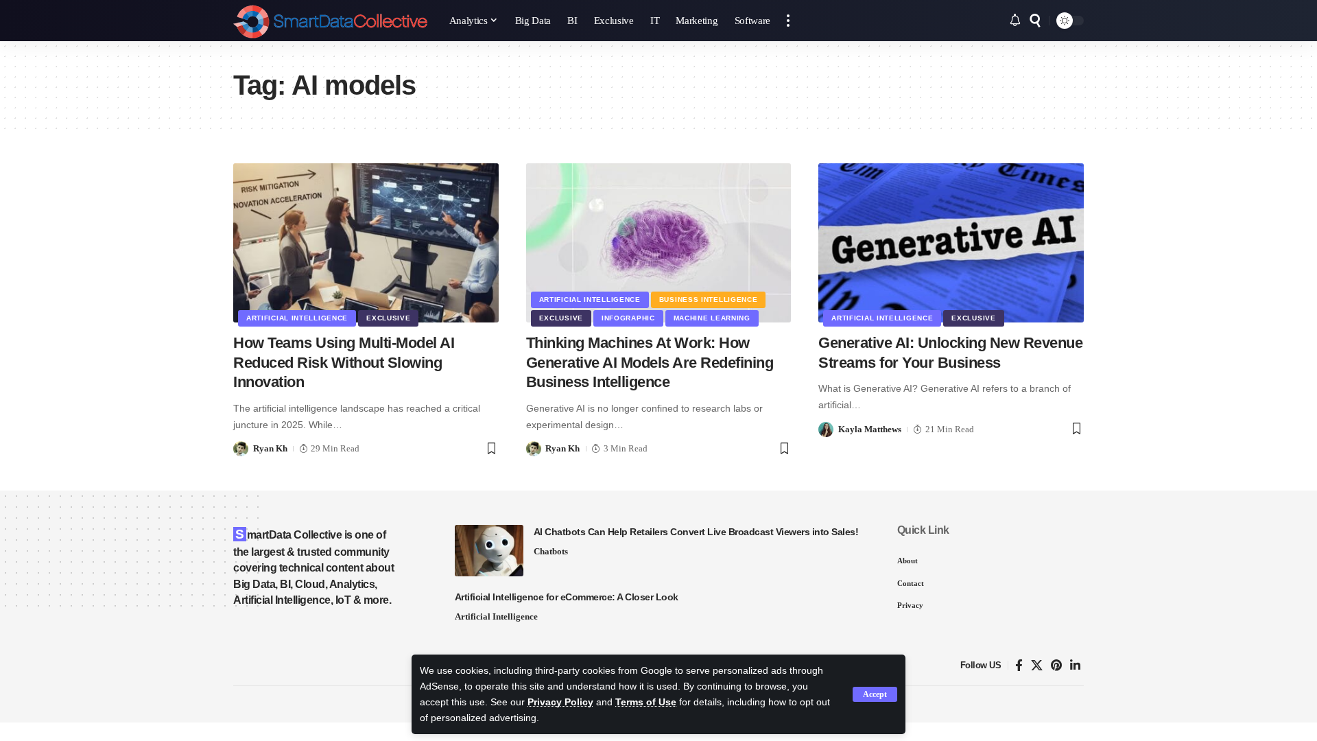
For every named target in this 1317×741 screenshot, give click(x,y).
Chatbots (551, 551)
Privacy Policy (560, 702)
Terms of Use (645, 702)
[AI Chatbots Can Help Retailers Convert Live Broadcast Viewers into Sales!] (489, 550)
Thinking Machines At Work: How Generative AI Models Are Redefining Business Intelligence (650, 362)
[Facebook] (1019, 666)
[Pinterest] (1056, 666)
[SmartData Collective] (330, 20)
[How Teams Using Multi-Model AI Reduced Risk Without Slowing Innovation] (366, 242)
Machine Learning (712, 318)
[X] (1037, 666)
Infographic (628, 318)
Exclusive (388, 318)
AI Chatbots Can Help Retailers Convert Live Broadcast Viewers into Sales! (696, 531)
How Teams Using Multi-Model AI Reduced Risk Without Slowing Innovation (343, 362)
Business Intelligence (708, 299)
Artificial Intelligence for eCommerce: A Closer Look (566, 596)
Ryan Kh (270, 448)
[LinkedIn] (1075, 666)
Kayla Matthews (869, 429)
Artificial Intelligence (297, 318)
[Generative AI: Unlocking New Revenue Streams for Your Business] (951, 242)
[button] (875, 694)
